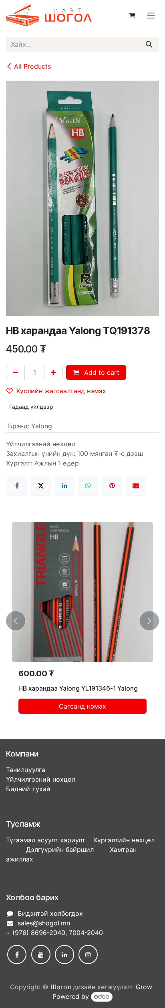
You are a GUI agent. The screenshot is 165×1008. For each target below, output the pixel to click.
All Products (32, 66)
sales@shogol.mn (44, 923)
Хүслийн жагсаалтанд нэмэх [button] (61, 391)
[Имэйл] (135, 485)
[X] (40, 485)
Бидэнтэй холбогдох (50, 913)
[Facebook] (16, 485)
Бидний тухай (28, 789)
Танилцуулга (25, 770)
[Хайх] (149, 44)
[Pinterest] (112, 485)
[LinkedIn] (64, 485)
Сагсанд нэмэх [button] (82, 706)
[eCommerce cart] (132, 15)
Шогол (60, 987)
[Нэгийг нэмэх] (53, 372)
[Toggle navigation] (151, 15)
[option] (82, 621)
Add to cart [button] (100, 372)
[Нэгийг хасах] (15, 372)
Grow (144, 987)
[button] (15, 621)
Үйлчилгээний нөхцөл (40, 779)
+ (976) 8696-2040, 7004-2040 (54, 933)
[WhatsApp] (88, 485)
